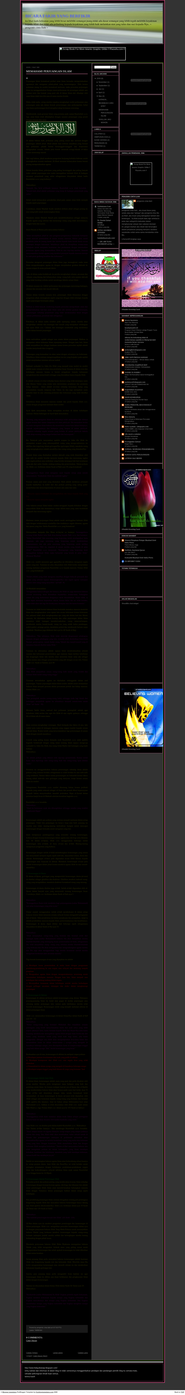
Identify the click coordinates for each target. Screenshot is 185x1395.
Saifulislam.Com (104, 207)
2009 (99, 78)
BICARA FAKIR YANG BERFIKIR (57, 16)
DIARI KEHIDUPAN (132, 397)
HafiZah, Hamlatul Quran (135, 550)
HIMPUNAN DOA (101, 137)
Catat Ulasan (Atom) (40, 1356)
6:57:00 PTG (57, 1327)
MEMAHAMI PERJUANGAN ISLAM (49, 71)
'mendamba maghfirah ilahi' (136, 365)
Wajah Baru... (129, 444)
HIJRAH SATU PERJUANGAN (137, 455)
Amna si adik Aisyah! (132, 344)
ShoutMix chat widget (130, 603)
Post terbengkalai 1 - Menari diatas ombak (139, 359)
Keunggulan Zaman (133, 442)
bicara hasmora (131, 320)
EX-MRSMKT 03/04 (132, 561)
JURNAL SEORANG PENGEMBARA (139, 449)
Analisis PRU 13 (130, 352)
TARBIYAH (38, 1330)
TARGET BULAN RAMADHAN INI (137, 384)
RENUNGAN (99, 143)
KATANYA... (103, 100)
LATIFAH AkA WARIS (133, 458)
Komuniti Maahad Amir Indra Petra (139, 558)
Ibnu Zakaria (130, 417)
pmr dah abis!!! (130, 552)
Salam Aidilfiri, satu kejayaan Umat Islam (139, 429)
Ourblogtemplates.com (44, 1392)
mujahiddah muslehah (134, 390)
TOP (182, 1392)
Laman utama (58, 1353)
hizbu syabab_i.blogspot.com (137, 427)
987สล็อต (100, 225)
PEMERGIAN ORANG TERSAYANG (137, 367)
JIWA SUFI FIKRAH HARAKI (136, 357)
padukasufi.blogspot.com (135, 382)
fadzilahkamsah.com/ (106, 238)
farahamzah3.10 (131, 328)
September (103, 86)
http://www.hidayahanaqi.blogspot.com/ (41, 1368)
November (103, 82)
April (100, 93)
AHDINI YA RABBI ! (133, 372)
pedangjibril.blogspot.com (135, 350)
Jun (100, 89)
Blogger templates (9, 1392)
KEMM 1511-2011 (131, 392)
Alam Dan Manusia (131, 322)
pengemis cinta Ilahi (144, 201)
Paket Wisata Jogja (131, 545)
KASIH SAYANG (100, 140)
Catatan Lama (83, 1353)
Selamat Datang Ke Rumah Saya (136, 399)
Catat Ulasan (31, 1341)
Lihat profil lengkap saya (131, 239)
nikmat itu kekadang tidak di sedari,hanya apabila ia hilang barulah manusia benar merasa (140, 340)
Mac (100, 96)
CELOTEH (98, 134)
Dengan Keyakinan (131, 436)
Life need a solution (133, 434)
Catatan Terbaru (32, 1353)
